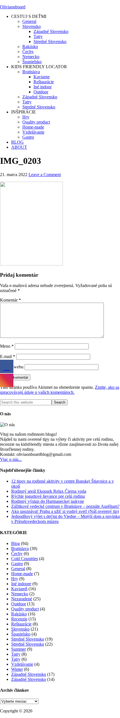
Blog (15, 543)
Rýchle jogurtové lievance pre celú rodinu (48, 496)
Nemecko (19, 593)
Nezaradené (21, 598)
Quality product (25, 608)
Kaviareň (19, 588)
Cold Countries (24, 558)
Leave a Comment (44, 174)
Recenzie (19, 619)
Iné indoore (21, 583)
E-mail (7, 356)
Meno (7, 346)
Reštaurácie (21, 624)
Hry (14, 578)
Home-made (22, 573)
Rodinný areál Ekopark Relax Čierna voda (48, 491)
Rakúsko (19, 614)
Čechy (17, 553)
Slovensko (20, 629)
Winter (17, 669)
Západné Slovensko (28, 674)
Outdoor (18, 603)
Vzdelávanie (22, 664)
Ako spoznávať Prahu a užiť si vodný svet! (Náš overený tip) (65, 511)
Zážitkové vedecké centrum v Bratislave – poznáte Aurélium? (65, 506)
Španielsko (20, 634)
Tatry (15, 654)
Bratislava (20, 548)
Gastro (17, 563)
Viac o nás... (11, 459)
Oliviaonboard (12, 6)
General (18, 568)
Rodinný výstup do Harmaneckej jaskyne (47, 501)
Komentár (10, 300)
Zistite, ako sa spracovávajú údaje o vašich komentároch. (59, 390)
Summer (18, 649)
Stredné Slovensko (27, 639)
